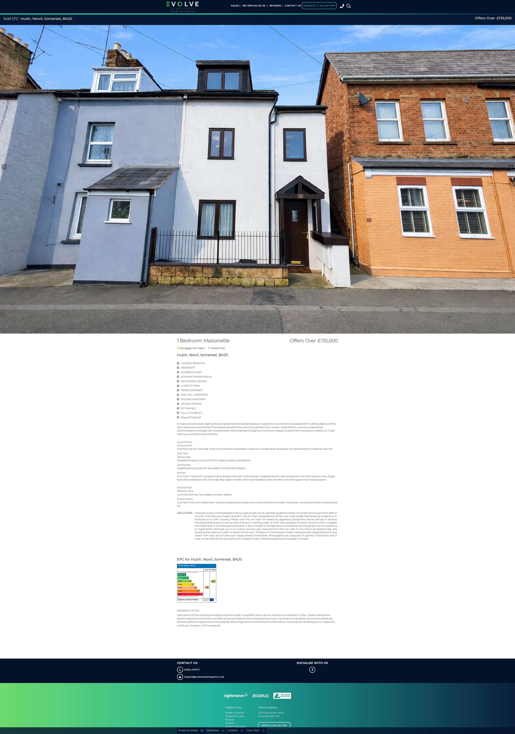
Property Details (188, 730)
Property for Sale (234, 716)
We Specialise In (255, 5)
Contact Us (293, 5)
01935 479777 (192, 669)
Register (229, 723)
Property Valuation (235, 726)
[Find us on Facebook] (312, 670)
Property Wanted (234, 712)
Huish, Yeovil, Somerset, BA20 (37, 19)
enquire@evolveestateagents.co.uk (204, 677)
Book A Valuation (274, 725)
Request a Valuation (319, 5)
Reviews (276, 5)
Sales (235, 5)
